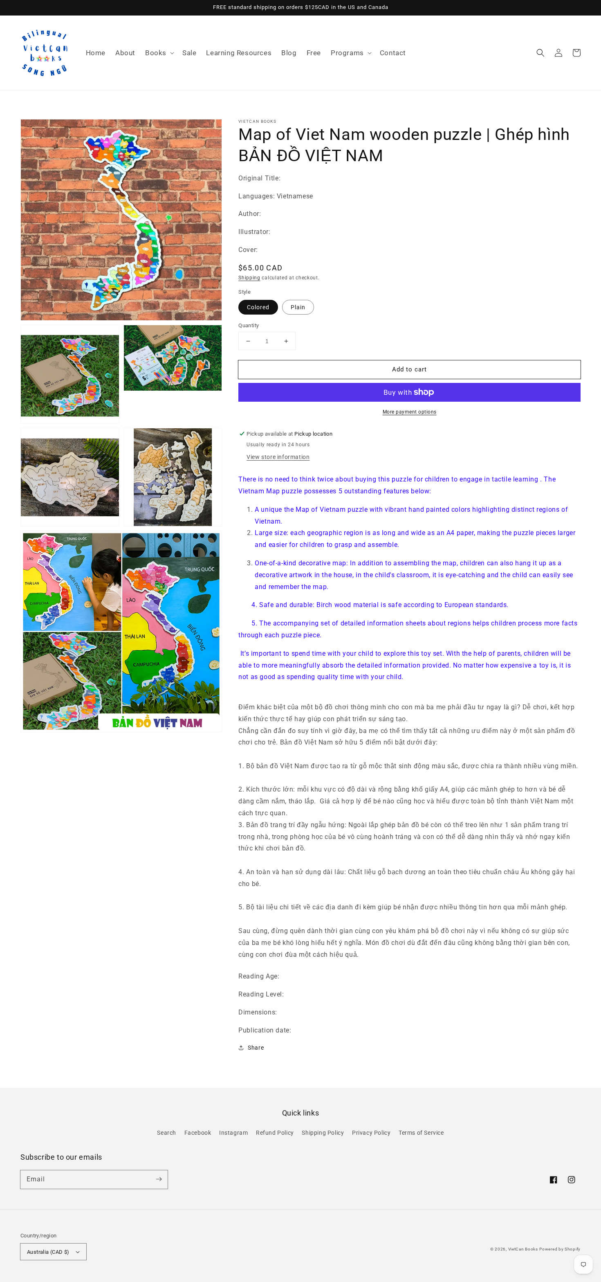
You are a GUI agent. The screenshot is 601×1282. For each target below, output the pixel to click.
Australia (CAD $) (48, 1252)
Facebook (197, 1132)
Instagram (233, 1132)
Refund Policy (275, 1132)
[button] (158, 52)
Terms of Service (421, 1132)
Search (166, 1132)
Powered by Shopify (560, 1249)
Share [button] (256, 1047)
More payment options (410, 412)
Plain (298, 307)
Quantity (248, 325)
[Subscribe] (159, 1179)
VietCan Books (523, 1249)
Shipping (249, 278)
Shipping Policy (323, 1132)
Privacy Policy (371, 1132)
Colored (258, 307)
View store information (278, 457)
